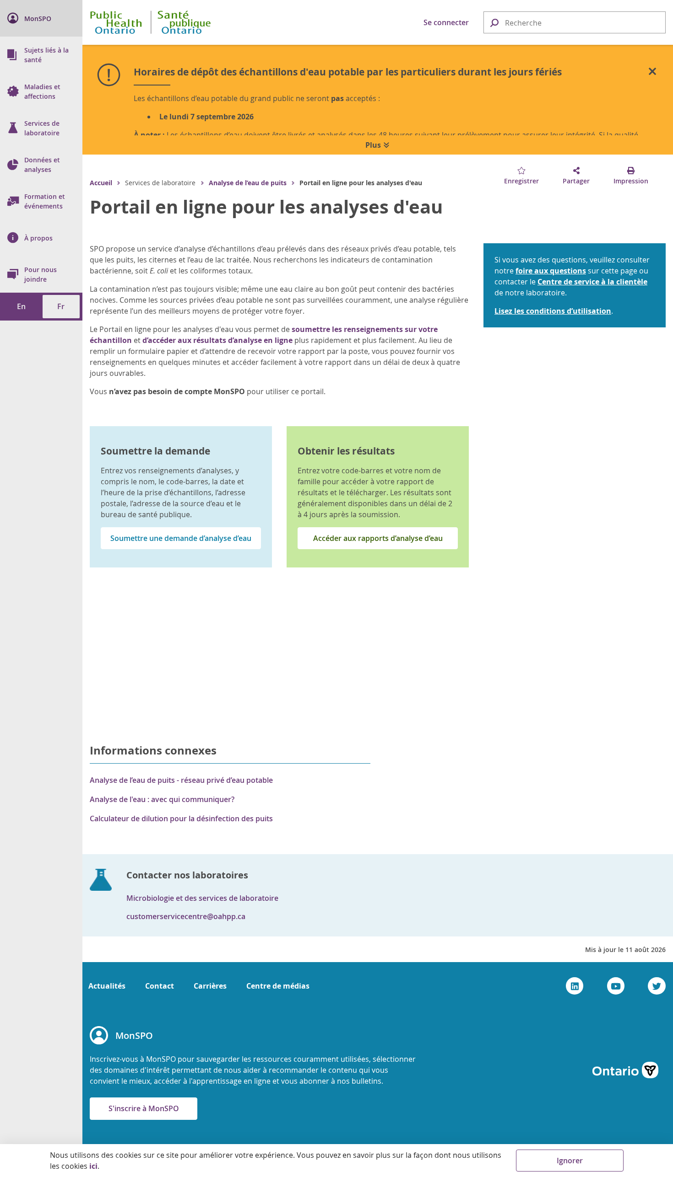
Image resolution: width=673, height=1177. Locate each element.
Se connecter (446, 22)
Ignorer (570, 1161)
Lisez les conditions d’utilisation (552, 311)
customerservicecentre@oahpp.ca (185, 916)
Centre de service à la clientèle (592, 282)
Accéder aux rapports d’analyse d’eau (378, 538)
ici (93, 1166)
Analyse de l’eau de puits (248, 182)
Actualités (106, 986)
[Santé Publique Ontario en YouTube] (616, 986)
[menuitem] (41, 18)
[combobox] (574, 23)
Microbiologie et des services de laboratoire (202, 898)
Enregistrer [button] (521, 181)
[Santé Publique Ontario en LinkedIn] (575, 986)
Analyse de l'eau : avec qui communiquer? (162, 799)
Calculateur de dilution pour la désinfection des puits (181, 818)
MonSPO (134, 1035)
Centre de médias (277, 986)
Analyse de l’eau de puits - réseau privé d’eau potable (181, 780)
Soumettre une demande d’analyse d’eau (180, 538)
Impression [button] (630, 181)
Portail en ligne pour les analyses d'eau (266, 207)
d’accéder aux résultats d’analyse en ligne (217, 340)
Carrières (210, 986)
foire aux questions (551, 271)
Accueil (101, 182)
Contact (159, 986)
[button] (494, 22)
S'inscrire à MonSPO (144, 1108)
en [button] (21, 306)
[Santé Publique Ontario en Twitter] (657, 986)
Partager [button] (576, 181)
